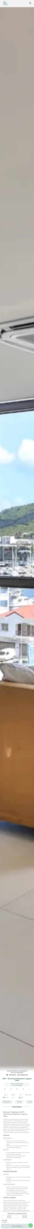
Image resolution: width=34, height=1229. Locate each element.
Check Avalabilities (17, 1226)
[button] (30, 3)
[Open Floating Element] (30, 1225)
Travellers (4, 1220)
